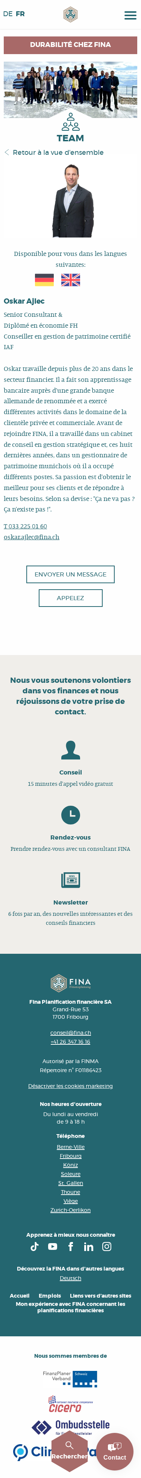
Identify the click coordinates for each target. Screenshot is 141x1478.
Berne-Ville (71, 1147)
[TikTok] (34, 1246)
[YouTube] (52, 1246)
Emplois (50, 1296)
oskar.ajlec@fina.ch (31, 537)
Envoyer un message (70, 575)
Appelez (70, 598)
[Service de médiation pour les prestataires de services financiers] (70, 1428)
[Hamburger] (130, 14)
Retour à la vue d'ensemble (58, 153)
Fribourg (71, 1156)
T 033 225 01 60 (25, 526)
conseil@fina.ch (70, 1033)
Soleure (70, 1174)
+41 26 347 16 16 (70, 1042)
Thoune (70, 1192)
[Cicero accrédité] (70, 1403)
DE (8, 14)
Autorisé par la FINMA (70, 1061)
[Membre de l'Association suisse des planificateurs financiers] (70, 1379)
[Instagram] (106, 1246)
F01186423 (88, 1070)
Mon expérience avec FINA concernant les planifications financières (70, 1307)
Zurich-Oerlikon (70, 1210)
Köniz (70, 1165)
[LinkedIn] (88, 1246)
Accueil (20, 1296)
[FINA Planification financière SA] (70, 14)
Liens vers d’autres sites (100, 1296)
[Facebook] (70, 1246)
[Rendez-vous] (70, 829)
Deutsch (70, 1278)
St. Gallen (70, 1183)
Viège (71, 1201)
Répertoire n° (57, 1070)
